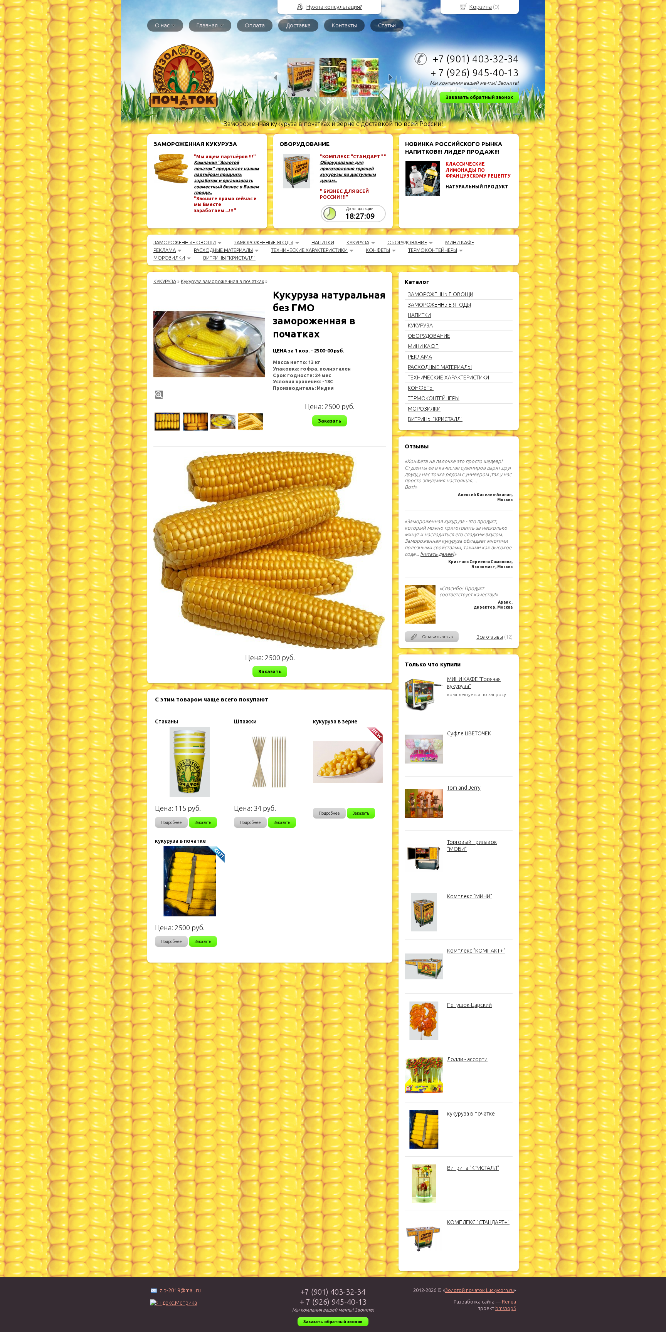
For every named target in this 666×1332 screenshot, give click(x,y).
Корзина (480, 6)
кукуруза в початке (471, 1114)
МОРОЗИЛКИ (169, 257)
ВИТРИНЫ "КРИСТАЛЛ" (229, 257)
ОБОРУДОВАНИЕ (407, 242)
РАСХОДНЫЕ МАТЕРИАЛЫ (223, 250)
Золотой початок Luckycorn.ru (479, 1290)
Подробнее (171, 822)
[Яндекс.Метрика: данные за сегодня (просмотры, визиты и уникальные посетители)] (173, 1302)
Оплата (255, 25)
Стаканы (166, 721)
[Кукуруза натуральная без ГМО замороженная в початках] (209, 344)
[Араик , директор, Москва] (420, 621)
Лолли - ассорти (467, 1059)
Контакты (344, 25)
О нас (162, 25)
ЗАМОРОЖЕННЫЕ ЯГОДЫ (263, 242)
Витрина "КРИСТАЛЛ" (473, 1168)
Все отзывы (489, 636)
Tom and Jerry (464, 788)
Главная (207, 25)
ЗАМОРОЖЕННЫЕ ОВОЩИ (184, 242)
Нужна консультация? (334, 6)
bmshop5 (505, 1308)
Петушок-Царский (469, 1005)
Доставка (298, 25)
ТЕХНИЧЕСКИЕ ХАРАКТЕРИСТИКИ (309, 250)
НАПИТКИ (322, 242)
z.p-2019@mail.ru (180, 1290)
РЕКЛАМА (164, 250)
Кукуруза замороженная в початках (222, 281)
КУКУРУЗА (357, 242)
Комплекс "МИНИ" (469, 896)
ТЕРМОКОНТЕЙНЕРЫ (432, 250)
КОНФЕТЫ (378, 250)
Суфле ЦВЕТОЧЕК (469, 733)
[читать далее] (437, 554)
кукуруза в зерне (335, 721)
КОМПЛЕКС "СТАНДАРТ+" (478, 1222)
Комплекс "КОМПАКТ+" (476, 951)
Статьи (387, 25)
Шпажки (245, 721)
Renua (509, 1301)
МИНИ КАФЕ (459, 242)
